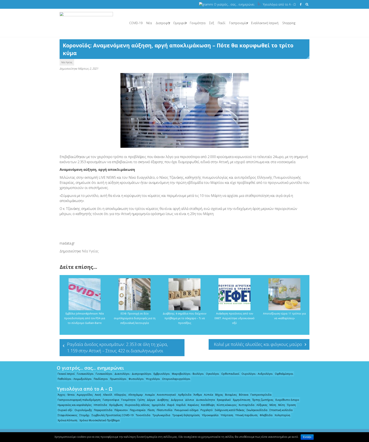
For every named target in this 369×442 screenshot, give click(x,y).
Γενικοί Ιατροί (66, 374)
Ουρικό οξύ (65, 410)
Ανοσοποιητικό (166, 395)
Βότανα (243, 395)
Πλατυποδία (164, 410)
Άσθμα (197, 395)
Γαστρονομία (238, 23)
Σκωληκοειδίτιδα (257, 410)
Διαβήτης (163, 400)
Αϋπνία (208, 395)
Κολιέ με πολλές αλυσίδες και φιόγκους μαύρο (258, 344)
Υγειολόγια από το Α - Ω (279, 4)
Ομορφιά (179, 23)
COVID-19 (135, 23)
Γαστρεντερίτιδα (260, 395)
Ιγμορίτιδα (158, 405)
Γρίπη (141, 400)
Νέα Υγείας (66, 62)
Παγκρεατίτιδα (103, 410)
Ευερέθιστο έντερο (287, 400)
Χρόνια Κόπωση (67, 420)
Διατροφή (162, 23)
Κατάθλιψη (208, 405)
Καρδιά (181, 405)
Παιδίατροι (101, 379)
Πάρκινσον (121, 410)
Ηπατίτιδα (100, 405)
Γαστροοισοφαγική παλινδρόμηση (79, 400)
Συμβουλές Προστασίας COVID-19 (112, 415)
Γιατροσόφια (111, 400)
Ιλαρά (170, 405)
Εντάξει (307, 437)
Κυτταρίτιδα (246, 405)
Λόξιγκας (261, 405)
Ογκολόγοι (212, 374)
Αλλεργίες (120, 395)
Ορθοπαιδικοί (230, 374)
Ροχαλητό (207, 410)
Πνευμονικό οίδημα (186, 410)
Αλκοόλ (107, 395)
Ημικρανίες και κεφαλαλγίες (75, 405)
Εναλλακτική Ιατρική (264, 23)
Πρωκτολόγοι (118, 379)
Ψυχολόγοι (153, 379)
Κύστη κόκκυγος (227, 405)
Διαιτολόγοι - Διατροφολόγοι (132, 374)
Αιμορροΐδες (85, 395)
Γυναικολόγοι (85, 374)
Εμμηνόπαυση (241, 400)
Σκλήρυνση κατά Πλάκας (230, 410)
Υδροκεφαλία (210, 415)
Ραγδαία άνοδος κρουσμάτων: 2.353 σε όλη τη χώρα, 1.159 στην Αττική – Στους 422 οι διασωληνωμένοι (117, 347)
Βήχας (219, 395)
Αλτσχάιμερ (135, 395)
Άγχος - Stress (66, 395)
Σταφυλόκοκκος (67, 415)
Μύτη (281, 405)
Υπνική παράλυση (246, 415)
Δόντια (189, 400)
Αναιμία (150, 395)
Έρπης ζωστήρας (262, 400)
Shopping (288, 23)
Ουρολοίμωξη (83, 410)
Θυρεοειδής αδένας (137, 405)
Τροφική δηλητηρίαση (186, 415)
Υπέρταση (227, 415)
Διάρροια (177, 400)
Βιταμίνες (231, 395)
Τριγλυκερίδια (161, 415)
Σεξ (211, 23)
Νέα (149, 23)
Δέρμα (151, 400)
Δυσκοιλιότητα (205, 400)
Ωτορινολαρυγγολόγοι (176, 379)
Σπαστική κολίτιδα (281, 410)
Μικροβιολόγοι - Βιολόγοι (188, 374)
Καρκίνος (193, 405)
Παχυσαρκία (137, 410)
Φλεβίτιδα (266, 415)
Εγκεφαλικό (224, 400)
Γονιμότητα (197, 23)
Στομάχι (84, 415)
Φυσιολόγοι (136, 379)
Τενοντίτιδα (143, 415)
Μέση (272, 405)
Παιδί (221, 23)
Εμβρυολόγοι (162, 374)
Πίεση (151, 410)
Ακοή (98, 395)
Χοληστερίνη (282, 415)
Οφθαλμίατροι (284, 374)
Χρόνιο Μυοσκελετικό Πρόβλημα (99, 420)
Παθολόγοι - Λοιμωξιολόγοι (75, 379)
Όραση (291, 405)
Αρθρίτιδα (184, 395)
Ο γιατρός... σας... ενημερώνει (234, 4)
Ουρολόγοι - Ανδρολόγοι (257, 374)
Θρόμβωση (116, 405)
